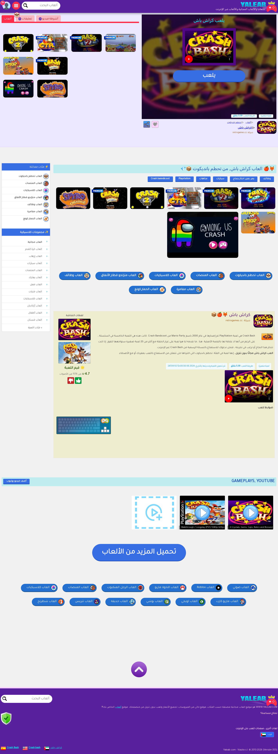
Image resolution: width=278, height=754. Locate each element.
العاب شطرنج (47, 601)
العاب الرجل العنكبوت (121, 587)
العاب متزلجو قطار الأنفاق (28, 197)
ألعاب (8, 19)
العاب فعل (36, 285)
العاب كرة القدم (33, 249)
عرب (270, 734)
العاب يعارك (35, 277)
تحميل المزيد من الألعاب (139, 552)
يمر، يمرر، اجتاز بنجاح (243, 179)
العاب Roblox (205, 587)
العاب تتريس (84, 601)
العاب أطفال (35, 313)
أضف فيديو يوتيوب (16, 481)
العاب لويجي (189, 601)
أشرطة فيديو (49, 19)
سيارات (220, 179)
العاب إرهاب (35, 256)
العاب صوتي (241, 587)
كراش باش (56, 748)
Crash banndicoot (160, 179)
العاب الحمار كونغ (32, 219)
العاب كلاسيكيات (32, 190)
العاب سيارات (34, 263)
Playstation (184, 179)
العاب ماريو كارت (227, 601)
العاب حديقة (119, 601)
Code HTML (269, 337)
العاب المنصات (33, 183)
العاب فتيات (35, 292)
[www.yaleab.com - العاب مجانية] (255, 700)
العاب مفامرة (34, 212)
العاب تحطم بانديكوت (30, 176)
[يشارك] (146, 124)
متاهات (203, 179)
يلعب (209, 76)
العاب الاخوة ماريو (166, 587)
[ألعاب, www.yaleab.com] (255, 6)
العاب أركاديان (34, 306)
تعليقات (25, 19)
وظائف (267, 179)
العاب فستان (35, 320)
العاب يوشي (154, 601)
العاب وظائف (34, 204)
